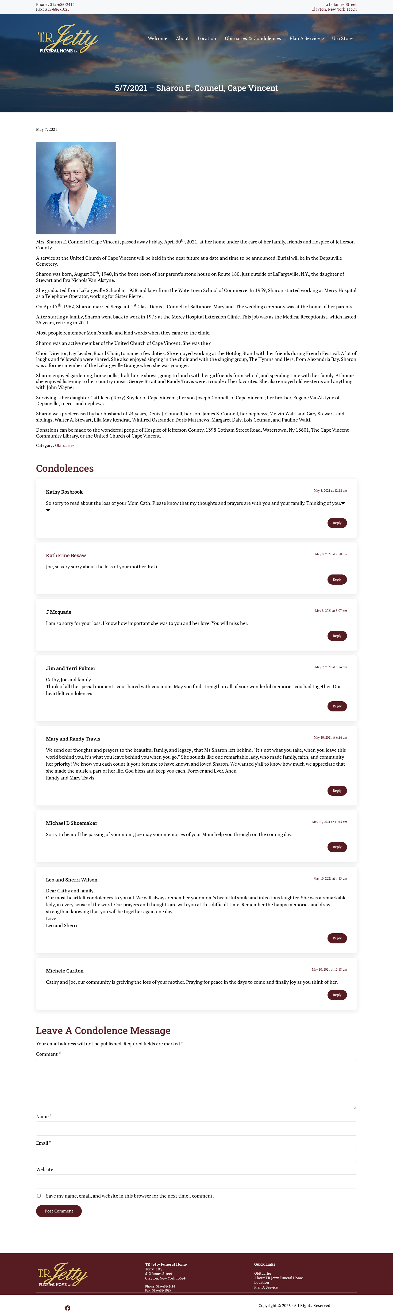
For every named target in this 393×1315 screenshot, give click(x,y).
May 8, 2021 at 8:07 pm (331, 611)
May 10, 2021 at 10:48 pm (329, 969)
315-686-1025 (57, 9)
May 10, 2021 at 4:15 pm (330, 878)
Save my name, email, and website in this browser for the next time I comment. (130, 1196)
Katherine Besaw (66, 555)
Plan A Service (266, 1287)
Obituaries (65, 445)
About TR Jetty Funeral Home (278, 1277)
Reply (337, 523)
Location (261, 1282)
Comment (48, 1054)
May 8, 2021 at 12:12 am (330, 491)
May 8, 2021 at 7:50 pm (331, 554)
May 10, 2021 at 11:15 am (329, 822)
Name (44, 1116)
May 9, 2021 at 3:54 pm (331, 667)
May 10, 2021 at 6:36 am (330, 737)
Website (44, 1169)
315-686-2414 (62, 4)
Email (43, 1143)
